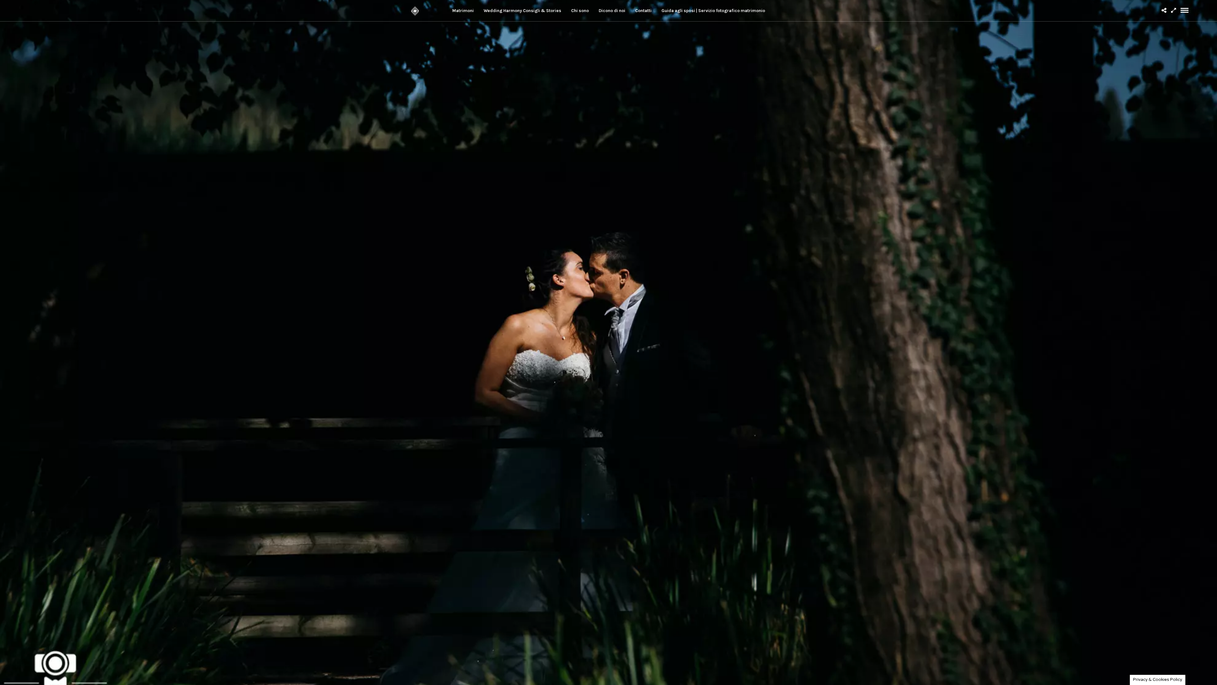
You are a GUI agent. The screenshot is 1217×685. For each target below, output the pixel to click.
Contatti (643, 10)
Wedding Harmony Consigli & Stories (522, 10)
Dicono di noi (612, 10)
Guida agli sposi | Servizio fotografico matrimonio (713, 10)
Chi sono (580, 10)
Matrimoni (463, 10)
